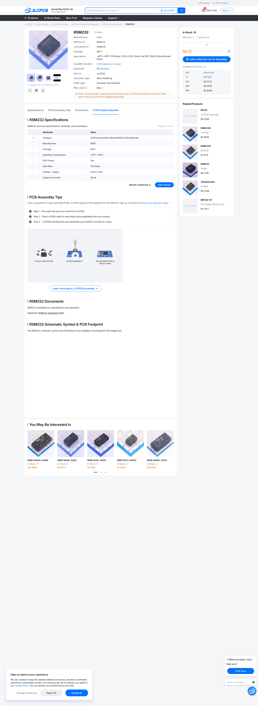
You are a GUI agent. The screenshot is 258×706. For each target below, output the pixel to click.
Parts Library (42, 24)
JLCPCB (28, 24)
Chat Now (240, 670)
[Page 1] (95, 472)
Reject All (51, 693)
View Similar (164, 184)
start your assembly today (155, 203)
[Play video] (75, 255)
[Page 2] (100, 472)
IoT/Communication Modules (85, 24)
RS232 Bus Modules (112, 24)
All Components (60, 24)
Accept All (77, 693)
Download (104, 68)
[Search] (181, 10)
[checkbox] (33, 137)
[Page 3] (106, 472)
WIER (99, 37)
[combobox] (121, 10)
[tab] (35, 110)
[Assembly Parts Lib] (36, 11)
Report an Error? (166, 126)
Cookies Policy (21, 685)
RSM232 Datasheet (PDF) (51, 313)
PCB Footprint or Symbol (109, 64)
